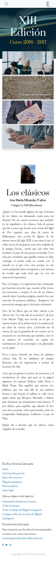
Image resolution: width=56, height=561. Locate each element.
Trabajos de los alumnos (35, 94)
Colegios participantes (36, 70)
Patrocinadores (10, 486)
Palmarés (44, 144)
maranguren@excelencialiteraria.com (23, 538)
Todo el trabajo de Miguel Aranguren (22, 510)
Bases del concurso (12, 477)
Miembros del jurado (37, 119)
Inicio (5, 469)
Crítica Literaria (10, 505)
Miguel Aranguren (12, 482)
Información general (13, 473)
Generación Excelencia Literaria (19, 501)
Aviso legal (8, 490)
